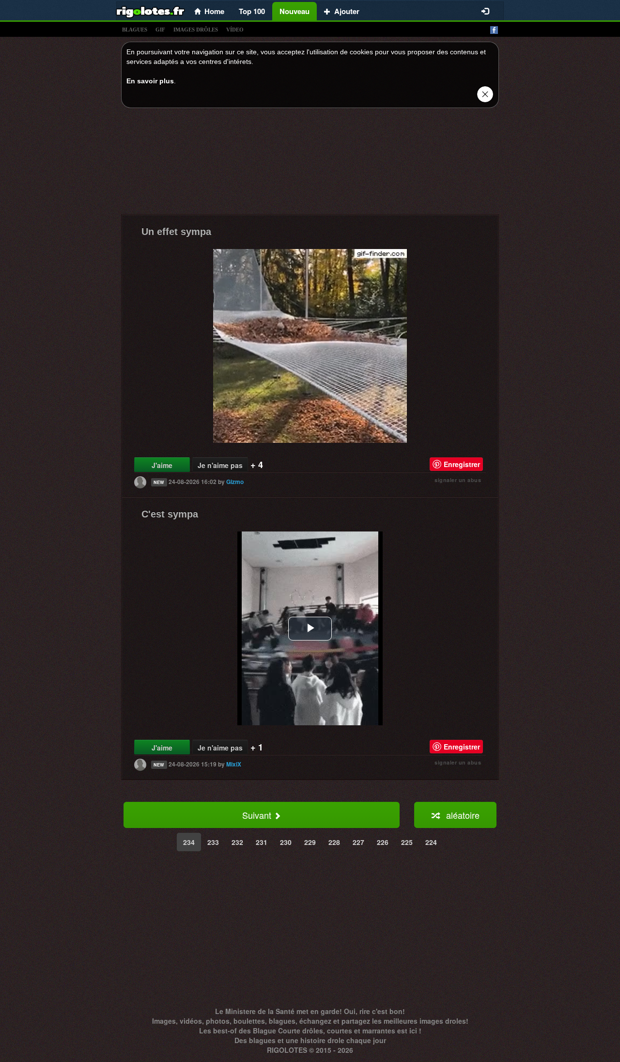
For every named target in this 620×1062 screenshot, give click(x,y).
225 (407, 842)
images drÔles (195, 29)
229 (310, 842)
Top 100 (252, 11)
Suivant (258, 815)
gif (160, 29)
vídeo (235, 29)
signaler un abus (457, 480)
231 (261, 842)
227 (358, 842)
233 (213, 842)
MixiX (233, 764)
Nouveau (294, 11)
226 (382, 842)
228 (334, 842)
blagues (134, 29)
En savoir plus (150, 81)
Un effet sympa (176, 231)
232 (237, 842)
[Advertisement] (310, 163)
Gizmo (235, 481)
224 (431, 842)
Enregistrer (462, 464)
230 (286, 842)
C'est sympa (169, 514)
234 (189, 842)
